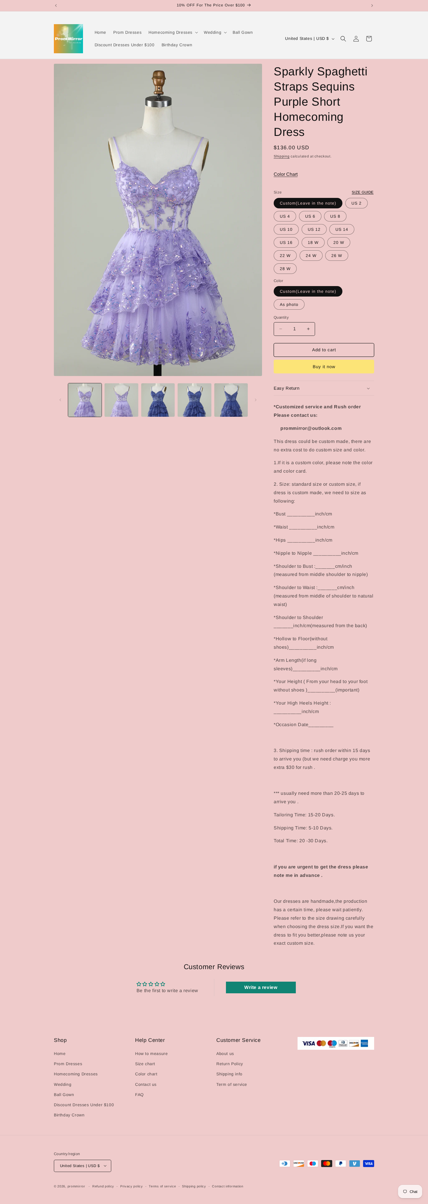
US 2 (356, 203)
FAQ (139, 1094)
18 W (313, 242)
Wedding (62, 1084)
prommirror (76, 1186)
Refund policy (103, 1186)
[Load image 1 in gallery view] (85, 400)
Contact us (146, 1084)
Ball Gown (64, 1094)
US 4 (285, 216)
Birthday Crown (69, 1115)
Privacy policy (131, 1186)
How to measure (151, 1053)
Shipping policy (194, 1186)
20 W (338, 242)
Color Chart (286, 174)
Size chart (145, 1063)
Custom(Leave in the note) (308, 203)
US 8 (335, 216)
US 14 (341, 229)
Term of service (231, 1084)
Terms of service (162, 1186)
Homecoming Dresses (76, 1074)
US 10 (286, 229)
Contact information (227, 1186)
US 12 (314, 229)
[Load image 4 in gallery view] (194, 400)
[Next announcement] (372, 5)
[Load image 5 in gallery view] (231, 400)
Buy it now (324, 366)
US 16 (286, 242)
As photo (289, 304)
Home (60, 1053)
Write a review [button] (260, 987)
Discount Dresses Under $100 (84, 1104)
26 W (336, 255)
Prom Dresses (68, 1063)
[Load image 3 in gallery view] (158, 400)
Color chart (146, 1074)
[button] (172, 32)
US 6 (310, 216)
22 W (285, 255)
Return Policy (229, 1063)
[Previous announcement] (55, 5)
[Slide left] (60, 399)
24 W (311, 255)
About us (225, 1053)
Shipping (282, 156)
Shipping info (229, 1074)
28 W (285, 268)
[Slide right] (255, 399)
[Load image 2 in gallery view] (121, 400)
